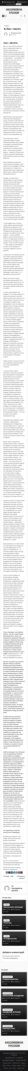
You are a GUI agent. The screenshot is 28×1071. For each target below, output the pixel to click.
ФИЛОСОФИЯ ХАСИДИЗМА (13, 996)
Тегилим (23, 1065)
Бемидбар (14, 1065)
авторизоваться (13, 958)
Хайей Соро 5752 (16, 1063)
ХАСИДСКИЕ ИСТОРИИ (11, 1012)
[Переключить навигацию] (5, 16)
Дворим (19, 1065)
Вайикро (9, 1065)
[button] (21, 15)
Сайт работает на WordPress (9, 1053)
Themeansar (14, 1055)
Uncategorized (8, 976)
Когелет (14, 1068)
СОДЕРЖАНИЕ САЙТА (10, 1058)
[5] (11, 801)
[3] (11, 547)
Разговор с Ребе (9, 1029)
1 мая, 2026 (7, 1031)
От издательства (10, 939)
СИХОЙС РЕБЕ (19, 1058)
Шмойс (4, 1065)
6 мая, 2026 (7, 981)
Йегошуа (6, 1068)
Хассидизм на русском (16, 33)
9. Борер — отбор (8, 876)
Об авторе (7, 923)
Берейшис (23, 1063)
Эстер (10, 1068)
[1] (18, 284)
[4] (6, 653)
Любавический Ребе (10, 979)
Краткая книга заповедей (13, 907)
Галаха (7, 25)
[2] (14, 312)
